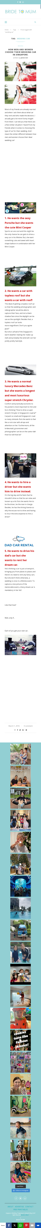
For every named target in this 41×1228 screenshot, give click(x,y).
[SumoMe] (38, 1225)
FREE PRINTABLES (20, 1209)
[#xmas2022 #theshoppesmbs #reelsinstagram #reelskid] (20, 864)
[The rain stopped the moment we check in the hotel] (20, 930)
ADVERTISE (19, 1206)
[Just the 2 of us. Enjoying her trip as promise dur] (20, 1084)
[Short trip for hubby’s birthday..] (20, 974)
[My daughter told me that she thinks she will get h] (20, 996)
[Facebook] (9, 1225)
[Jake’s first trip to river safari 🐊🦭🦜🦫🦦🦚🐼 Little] (20, 1150)
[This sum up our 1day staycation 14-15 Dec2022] (20, 886)
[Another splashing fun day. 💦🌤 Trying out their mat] (20, 1172)
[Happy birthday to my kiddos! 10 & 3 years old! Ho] (20, 776)
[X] (15, 1225)
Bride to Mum (25, 1215)
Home (7, 30)
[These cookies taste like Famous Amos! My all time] (20, 1040)
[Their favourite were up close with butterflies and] (20, 1106)
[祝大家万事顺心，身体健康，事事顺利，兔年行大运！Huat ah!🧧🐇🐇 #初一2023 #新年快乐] (20, 820)
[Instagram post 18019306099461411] (20, 908)
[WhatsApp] (20, 1225)
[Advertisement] (20, 171)
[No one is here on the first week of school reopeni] (20, 1128)
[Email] (32, 1225)
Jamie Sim (24, 58)
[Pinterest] (26, 1225)
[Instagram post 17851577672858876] (20, 952)
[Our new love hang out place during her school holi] (20, 1062)
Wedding (20, 46)
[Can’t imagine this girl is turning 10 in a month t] (20, 798)
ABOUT (10, 1206)
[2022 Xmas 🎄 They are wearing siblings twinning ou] (20, 842)
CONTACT (29, 1206)
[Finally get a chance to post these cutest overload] (20, 1018)
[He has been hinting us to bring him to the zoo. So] (20, 754)
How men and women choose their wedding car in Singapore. (20, 52)
